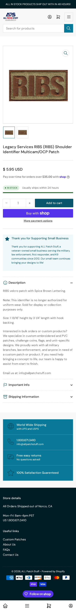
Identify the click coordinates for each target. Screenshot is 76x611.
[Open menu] (69, 17)
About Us (9, 544)
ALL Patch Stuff (30, 571)
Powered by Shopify (53, 571)
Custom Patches (14, 539)
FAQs (6, 550)
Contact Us (11, 555)
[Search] (68, 28)
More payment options (38, 220)
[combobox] (38, 28)
